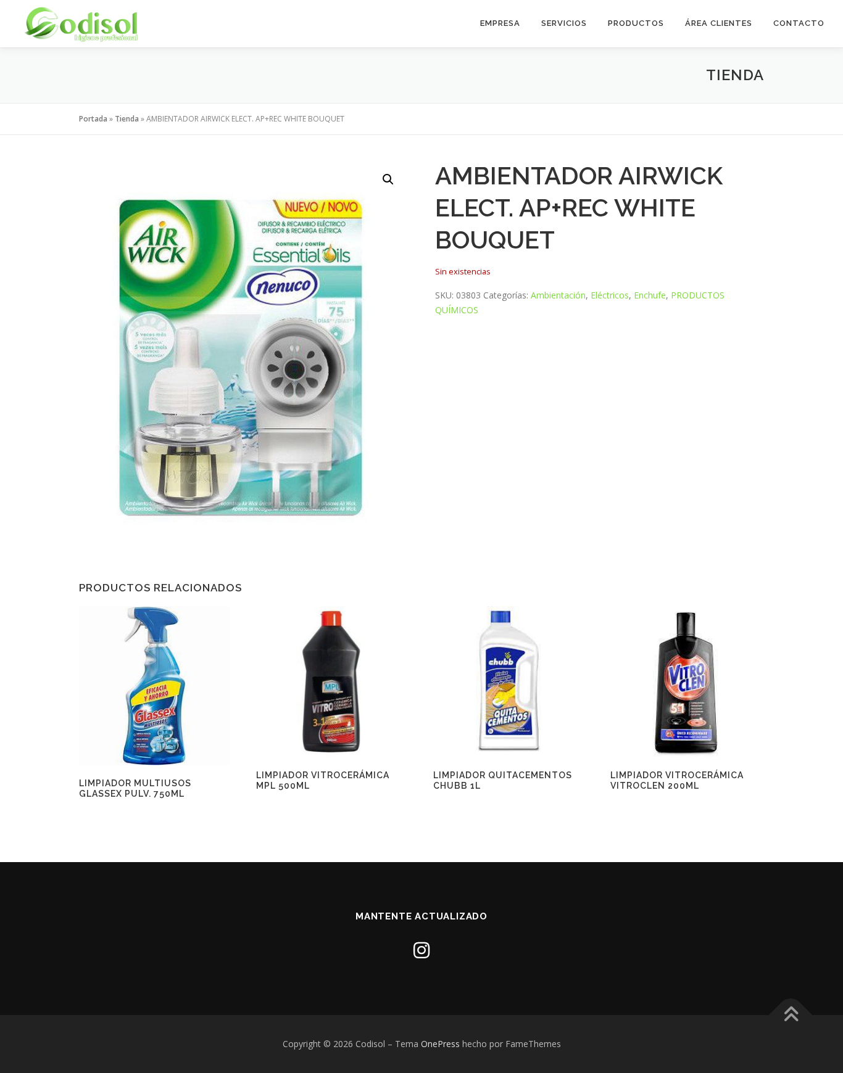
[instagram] (421, 950)
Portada (93, 118)
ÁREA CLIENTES (718, 23)
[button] (388, 179)
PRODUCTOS (636, 23)
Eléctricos (610, 295)
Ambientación (558, 295)
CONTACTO (798, 23)
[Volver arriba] (791, 1015)
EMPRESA (500, 23)
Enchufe (650, 295)
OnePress (440, 1044)
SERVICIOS (564, 23)
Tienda (127, 118)
